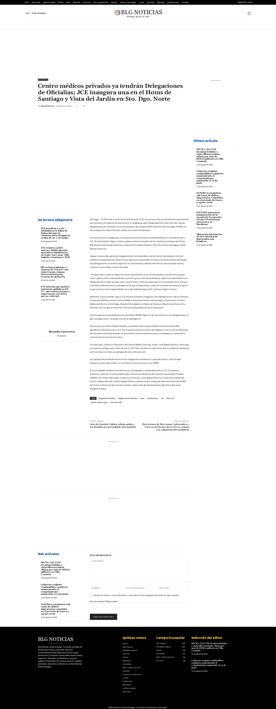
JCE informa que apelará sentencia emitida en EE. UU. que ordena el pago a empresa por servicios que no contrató (55, 291)
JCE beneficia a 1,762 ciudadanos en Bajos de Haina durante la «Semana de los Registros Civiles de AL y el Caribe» (55, 233)
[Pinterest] (173, 106)
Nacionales (43, 80)
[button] (249, 13)
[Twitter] (227, 13)
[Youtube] (237, 13)
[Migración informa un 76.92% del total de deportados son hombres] (230, 238)
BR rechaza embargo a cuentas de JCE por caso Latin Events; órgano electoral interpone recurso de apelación (55, 272)
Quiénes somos (134, 637)
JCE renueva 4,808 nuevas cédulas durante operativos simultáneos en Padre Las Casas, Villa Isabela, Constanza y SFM (55, 253)
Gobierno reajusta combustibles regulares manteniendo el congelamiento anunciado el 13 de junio (54, 589)
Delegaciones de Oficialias (127, 398)
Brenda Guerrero (47, 106)
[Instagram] (243, 13)
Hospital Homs (152, 398)
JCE (162, 398)
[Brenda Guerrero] (61, 319)
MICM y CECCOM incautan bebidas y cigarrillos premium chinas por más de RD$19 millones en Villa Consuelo (55, 568)
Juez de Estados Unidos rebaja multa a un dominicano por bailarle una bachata (113, 425)
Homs (142, 398)
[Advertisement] (138, 51)
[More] (186, 106)
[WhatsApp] (179, 106)
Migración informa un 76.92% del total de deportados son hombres (209, 238)
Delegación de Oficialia (106, 398)
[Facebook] (232, 13)
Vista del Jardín (116, 402)
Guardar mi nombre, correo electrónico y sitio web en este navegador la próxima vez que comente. (136, 595)
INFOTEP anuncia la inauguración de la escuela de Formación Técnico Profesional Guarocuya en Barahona (209, 218)
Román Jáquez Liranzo (99, 402)
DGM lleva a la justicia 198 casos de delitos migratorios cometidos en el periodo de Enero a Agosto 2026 (55, 609)
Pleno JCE (170, 398)
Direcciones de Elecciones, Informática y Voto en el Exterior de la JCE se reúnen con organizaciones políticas (165, 427)
